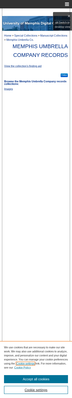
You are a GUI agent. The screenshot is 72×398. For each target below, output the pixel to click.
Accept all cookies (36, 379)
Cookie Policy (22, 367)
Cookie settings (25, 363)
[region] (36, 369)
